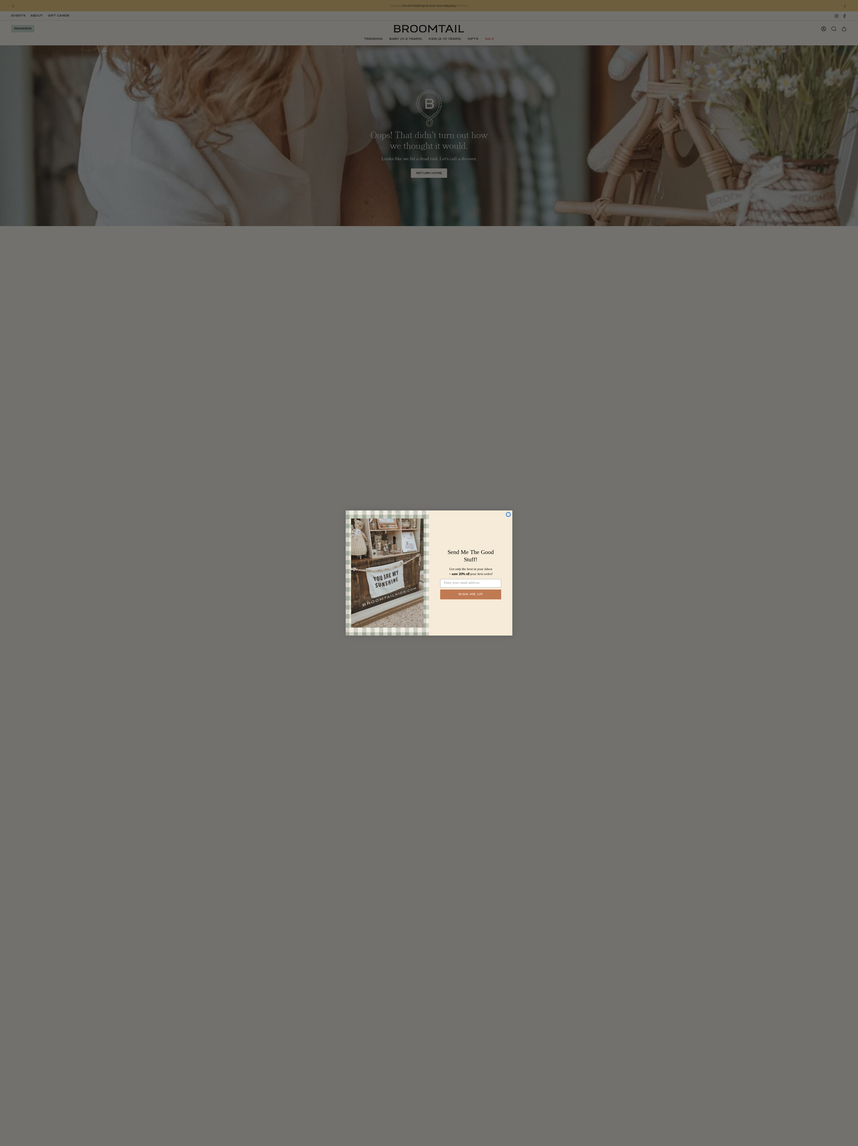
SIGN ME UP (470, 594)
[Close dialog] (508, 514)
